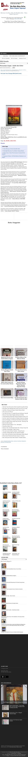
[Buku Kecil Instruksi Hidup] (7, 392)
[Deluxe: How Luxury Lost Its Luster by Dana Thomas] (7, 377)
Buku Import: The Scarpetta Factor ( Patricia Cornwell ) (12, 589)
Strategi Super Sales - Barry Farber (8, 595)
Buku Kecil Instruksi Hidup (7, 397)
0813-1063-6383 (18, 18)
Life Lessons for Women (8, 411)
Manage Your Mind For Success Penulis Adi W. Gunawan (12, 632)
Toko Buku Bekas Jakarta (9, 754)
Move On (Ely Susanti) (7, 422)
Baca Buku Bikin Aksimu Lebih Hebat (19, 755)
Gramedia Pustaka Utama (8, 441)
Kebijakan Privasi (22, 58)
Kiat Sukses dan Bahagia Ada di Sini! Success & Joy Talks (15, 408)
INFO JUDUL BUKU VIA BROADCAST (17, 56)
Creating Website (13, 753)
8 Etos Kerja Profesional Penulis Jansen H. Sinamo (13, 435)
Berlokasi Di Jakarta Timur (22, 754)
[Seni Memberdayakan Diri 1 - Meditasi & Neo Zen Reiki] (21, 392)
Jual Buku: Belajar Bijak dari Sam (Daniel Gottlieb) (13, 432)
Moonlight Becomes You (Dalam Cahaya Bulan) (13, 150)
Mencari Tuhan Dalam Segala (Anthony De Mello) (13, 414)
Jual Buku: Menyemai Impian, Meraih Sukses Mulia (13, 410)
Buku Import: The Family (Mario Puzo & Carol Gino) (11, 568)
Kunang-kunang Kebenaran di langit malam (9, 603)
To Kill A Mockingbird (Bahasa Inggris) (8, 575)
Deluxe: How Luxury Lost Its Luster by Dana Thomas (7, 383)
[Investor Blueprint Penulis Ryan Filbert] (7, 364)
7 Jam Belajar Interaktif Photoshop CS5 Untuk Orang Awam (12, 582)
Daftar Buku (5, 56)
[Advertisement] (14, 38)
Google (12, 755)
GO (13, 67)
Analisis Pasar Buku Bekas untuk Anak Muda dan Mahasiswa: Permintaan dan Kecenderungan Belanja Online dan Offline (13, 625)
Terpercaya (15, 754)
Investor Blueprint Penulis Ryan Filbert (7, 370)
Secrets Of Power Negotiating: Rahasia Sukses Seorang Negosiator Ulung (21, 384)
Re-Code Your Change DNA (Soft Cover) (11, 73)
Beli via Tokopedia (5, 58)
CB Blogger (19, 753)
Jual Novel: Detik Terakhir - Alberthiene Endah (10, 609)
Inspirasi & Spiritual (17, 441)
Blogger (8, 755)
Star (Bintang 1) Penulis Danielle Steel (11, 148)
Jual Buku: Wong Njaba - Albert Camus (11, 429)
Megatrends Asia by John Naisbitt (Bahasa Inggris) (7, 358)
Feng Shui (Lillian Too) (7, 426)
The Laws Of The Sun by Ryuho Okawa (21, 370)
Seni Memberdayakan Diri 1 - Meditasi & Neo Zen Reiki (21, 398)
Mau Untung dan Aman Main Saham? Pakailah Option (14, 437)
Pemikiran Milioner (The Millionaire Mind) (20, 358)
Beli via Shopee (14, 58)
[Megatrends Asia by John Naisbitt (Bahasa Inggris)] (7, 352)
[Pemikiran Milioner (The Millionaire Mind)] (21, 352)
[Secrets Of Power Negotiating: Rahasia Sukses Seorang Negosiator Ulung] (21, 377)
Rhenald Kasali (3, 70)
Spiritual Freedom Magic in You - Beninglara (12, 424)
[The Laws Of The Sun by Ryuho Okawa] (21, 364)
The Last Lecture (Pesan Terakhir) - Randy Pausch (13, 431)
